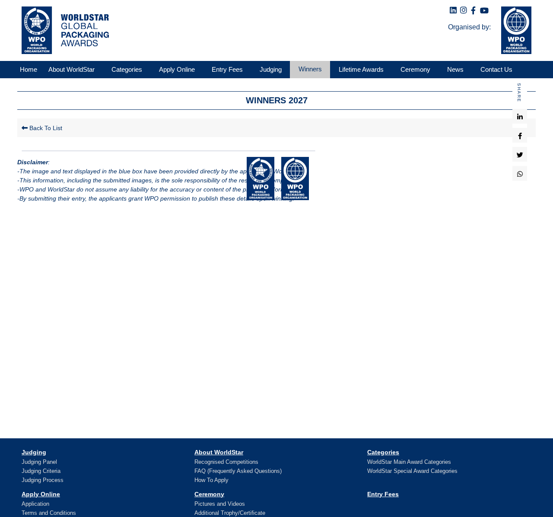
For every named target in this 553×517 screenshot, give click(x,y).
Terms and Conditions (49, 513)
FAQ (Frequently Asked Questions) (238, 471)
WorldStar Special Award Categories (412, 471)
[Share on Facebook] (520, 135)
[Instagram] (463, 10)
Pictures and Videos (219, 504)
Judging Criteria (41, 471)
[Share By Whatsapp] (520, 173)
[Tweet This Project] (520, 154)
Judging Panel (39, 462)
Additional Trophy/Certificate (229, 513)
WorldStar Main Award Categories (409, 462)
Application (35, 504)
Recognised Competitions (226, 462)
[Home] (63, 30)
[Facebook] (473, 11)
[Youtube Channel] (484, 11)
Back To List (45, 127)
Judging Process (43, 480)
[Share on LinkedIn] (520, 116)
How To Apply (211, 480)
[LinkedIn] (453, 10)
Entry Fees (383, 494)
